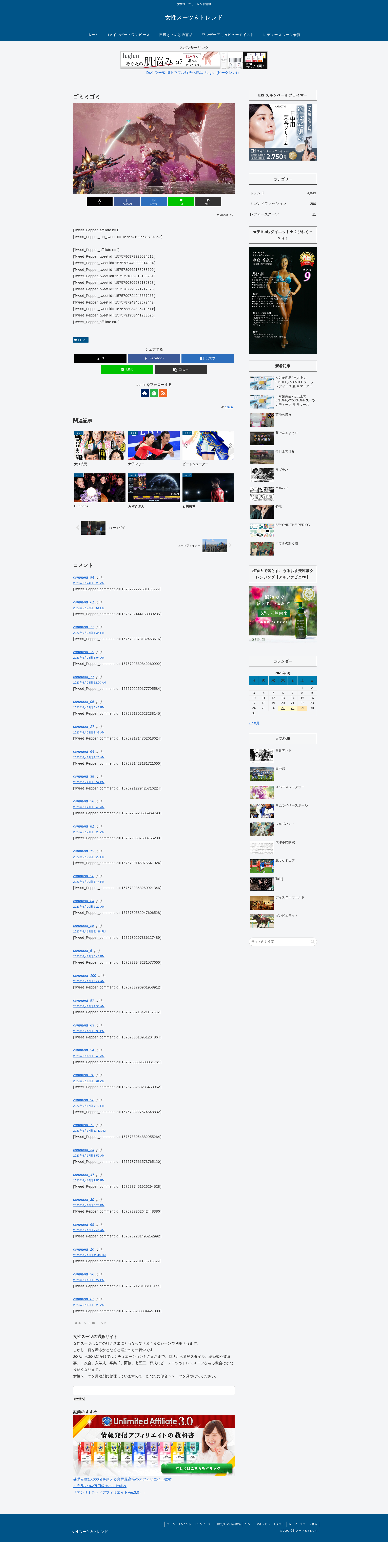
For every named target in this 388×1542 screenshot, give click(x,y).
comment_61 (83, 602)
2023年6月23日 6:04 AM (88, 657)
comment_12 (83, 1125)
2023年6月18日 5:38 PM (88, 1031)
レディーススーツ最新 (303, 1524)
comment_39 (83, 652)
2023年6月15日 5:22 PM (88, 1280)
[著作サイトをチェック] (145, 393)
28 (292, 708)
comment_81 (83, 826)
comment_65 (83, 1224)
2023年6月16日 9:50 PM (88, 1180)
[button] (208, 201)
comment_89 (83, 1200)
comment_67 (83, 1299)
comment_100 (84, 976)
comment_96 (83, 702)
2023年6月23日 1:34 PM (88, 632)
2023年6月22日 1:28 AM (88, 757)
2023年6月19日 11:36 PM (89, 931)
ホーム (171, 1524)
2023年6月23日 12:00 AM (89, 682)
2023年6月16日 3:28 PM (88, 1205)
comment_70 (83, 1075)
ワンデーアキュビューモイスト (265, 1524)
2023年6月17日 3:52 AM (88, 1155)
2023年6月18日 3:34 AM (88, 1081)
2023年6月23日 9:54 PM (88, 608)
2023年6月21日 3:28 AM (88, 832)
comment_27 (83, 727)
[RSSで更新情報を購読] (163, 393)
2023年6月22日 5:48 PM (88, 707)
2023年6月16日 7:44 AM (88, 1230)
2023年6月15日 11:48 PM (89, 1255)
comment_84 (83, 901)
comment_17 (83, 677)
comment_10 (83, 1249)
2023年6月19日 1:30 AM (88, 1006)
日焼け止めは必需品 (228, 1524)
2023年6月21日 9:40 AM (88, 807)
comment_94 (83, 577)
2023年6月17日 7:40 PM (88, 1105)
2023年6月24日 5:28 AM (88, 583)
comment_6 (82, 951)
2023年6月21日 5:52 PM (88, 782)
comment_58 (83, 801)
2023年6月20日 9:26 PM (88, 856)
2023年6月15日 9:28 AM (88, 1305)
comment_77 (83, 627)
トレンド (82, 339)
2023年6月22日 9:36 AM (88, 732)
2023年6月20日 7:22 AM (88, 906)
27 (283, 708)
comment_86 (83, 926)
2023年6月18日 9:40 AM (88, 1056)
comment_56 (83, 876)
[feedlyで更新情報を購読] (154, 393)
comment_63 (83, 1025)
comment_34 (83, 1050)
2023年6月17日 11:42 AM (89, 1130)
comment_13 (83, 851)
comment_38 (83, 776)
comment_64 (83, 751)
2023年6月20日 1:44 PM (88, 881)
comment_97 (83, 1000)
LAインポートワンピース (195, 1524)
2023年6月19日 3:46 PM (88, 956)
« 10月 (254, 723)
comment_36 (83, 1274)
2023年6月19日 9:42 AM (88, 981)
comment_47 (83, 1175)
